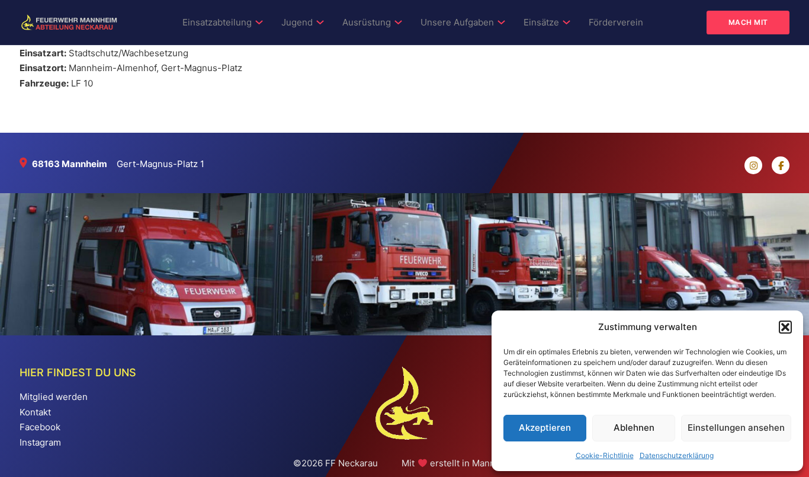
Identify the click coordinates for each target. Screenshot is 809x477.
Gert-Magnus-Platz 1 (160, 163)
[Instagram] (748, 165)
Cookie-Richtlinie (605, 455)
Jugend (297, 22)
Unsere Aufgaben (457, 22)
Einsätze (541, 22)
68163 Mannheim (69, 163)
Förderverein (616, 22)
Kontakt (35, 412)
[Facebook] (775, 165)
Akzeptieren (545, 427)
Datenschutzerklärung (677, 455)
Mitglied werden (54, 396)
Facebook (40, 427)
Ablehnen (634, 427)
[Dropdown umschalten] (259, 22)
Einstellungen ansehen (736, 427)
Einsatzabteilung (217, 22)
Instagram (40, 442)
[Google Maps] (26, 164)
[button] (785, 327)
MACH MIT (748, 22)
